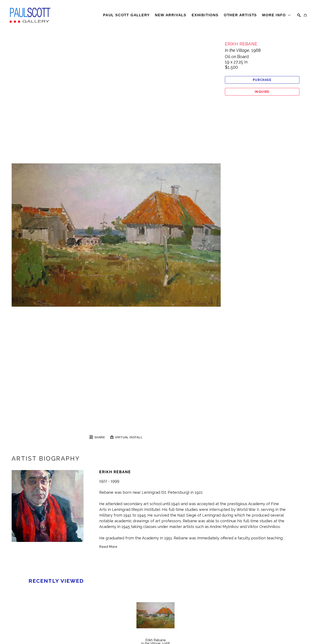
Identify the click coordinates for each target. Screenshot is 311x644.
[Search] (299, 15)
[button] (276, 15)
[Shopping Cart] (305, 15)
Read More (108, 547)
